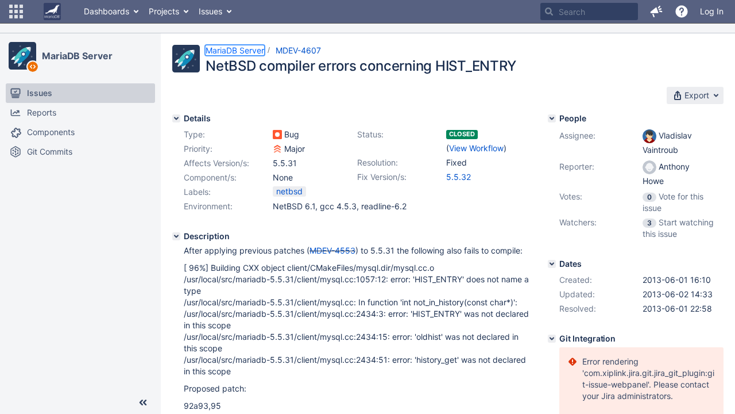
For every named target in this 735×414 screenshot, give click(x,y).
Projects (164, 11)
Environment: (208, 206)
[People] (552, 118)
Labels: (197, 192)
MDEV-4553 (332, 250)
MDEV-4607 (298, 50)
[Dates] (552, 264)
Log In (712, 11)
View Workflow (476, 148)
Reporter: (576, 166)
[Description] (176, 236)
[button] (16, 11)
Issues (210, 11)
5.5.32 (458, 177)
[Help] (681, 11)
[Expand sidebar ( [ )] (143, 402)
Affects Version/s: (216, 163)
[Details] (176, 118)
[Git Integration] (552, 339)
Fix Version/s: (382, 177)
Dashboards (106, 11)
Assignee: (577, 135)
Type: (194, 134)
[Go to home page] (52, 11)
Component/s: (210, 177)
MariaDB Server (77, 56)
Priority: (198, 149)
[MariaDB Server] (22, 56)
